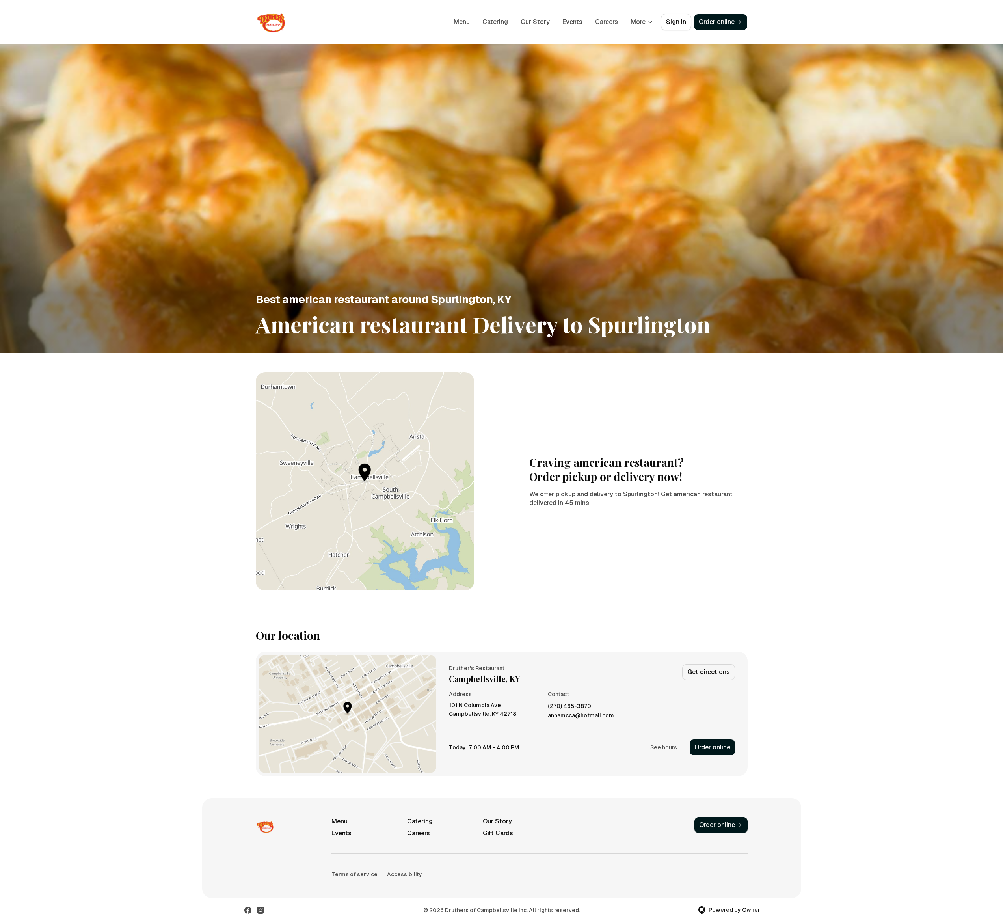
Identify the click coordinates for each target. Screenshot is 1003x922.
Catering (495, 22)
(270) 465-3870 (569, 706)
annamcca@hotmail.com (581, 715)
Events (572, 22)
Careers (606, 22)
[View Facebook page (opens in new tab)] (248, 910)
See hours (663, 747)
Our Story (535, 22)
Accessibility (404, 874)
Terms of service (354, 874)
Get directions (708, 672)
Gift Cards (498, 833)
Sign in (676, 22)
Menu (462, 22)
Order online (712, 747)
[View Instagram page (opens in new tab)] (260, 910)
